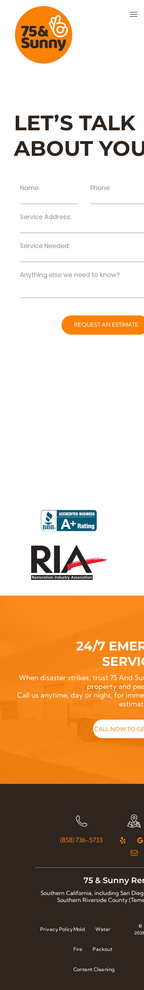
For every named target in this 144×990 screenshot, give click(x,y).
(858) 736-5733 (81, 840)
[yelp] (122, 841)
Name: (30, 187)
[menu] (134, 14)
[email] (134, 853)
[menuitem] (56, 929)
